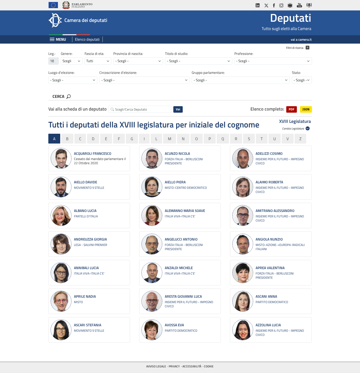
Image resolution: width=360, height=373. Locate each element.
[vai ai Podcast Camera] (308, 4)
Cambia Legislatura (293, 128)
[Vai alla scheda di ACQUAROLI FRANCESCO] (61, 158)
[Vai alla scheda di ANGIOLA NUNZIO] (242, 244)
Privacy (174, 366)
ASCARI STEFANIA (87, 325)
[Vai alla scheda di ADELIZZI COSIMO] (242, 158)
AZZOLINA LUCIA (268, 325)
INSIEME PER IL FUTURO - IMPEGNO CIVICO (280, 161)
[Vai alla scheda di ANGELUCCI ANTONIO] (151, 244)
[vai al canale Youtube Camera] (299, 4)
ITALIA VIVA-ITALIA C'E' (180, 216)
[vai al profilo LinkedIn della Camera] (258, 4)
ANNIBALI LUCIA (86, 267)
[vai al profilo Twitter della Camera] (266, 4)
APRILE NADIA (85, 296)
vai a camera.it (301, 39)
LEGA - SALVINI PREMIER (90, 244)
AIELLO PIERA (175, 182)
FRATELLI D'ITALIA (86, 216)
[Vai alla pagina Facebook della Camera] (274, 4)
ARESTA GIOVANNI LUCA (183, 296)
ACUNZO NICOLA (177, 153)
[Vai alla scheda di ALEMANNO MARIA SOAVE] (151, 215)
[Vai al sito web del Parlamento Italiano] (77, 4)
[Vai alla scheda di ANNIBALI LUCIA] (61, 272)
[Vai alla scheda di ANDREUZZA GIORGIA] (61, 244)
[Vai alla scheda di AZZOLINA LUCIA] (242, 329)
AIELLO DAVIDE (85, 182)
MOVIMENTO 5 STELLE (89, 187)
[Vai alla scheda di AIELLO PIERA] (151, 186)
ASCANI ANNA (266, 296)
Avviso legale (156, 366)
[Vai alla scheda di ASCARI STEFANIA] (61, 329)
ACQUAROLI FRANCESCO (92, 153)
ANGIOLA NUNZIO (269, 239)
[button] (291, 109)
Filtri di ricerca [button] (297, 47)
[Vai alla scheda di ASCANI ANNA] (242, 301)
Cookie (209, 366)
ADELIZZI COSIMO (269, 153)
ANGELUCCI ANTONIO (181, 239)
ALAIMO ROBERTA (269, 182)
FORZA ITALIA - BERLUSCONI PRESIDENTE (184, 161)
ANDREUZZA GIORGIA (90, 239)
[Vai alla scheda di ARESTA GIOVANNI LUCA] (151, 301)
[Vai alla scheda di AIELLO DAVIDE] (61, 186)
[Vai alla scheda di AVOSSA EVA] (151, 329)
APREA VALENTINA (270, 267)
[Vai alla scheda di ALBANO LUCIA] (61, 215)
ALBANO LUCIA (85, 210)
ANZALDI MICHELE (179, 267)
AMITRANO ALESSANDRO (275, 210)
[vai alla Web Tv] (289, 4)
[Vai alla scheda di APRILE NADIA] (61, 301)
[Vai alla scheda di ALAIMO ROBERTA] (242, 186)
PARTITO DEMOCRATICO (272, 302)
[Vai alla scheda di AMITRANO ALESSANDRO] (242, 215)
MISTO (78, 302)
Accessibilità (191, 366)
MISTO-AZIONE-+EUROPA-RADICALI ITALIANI (280, 246)
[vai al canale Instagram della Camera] (281, 4)
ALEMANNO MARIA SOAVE (185, 210)
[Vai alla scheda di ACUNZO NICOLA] (151, 158)
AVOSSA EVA (174, 325)
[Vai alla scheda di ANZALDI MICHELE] (151, 272)
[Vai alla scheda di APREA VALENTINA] (242, 272)
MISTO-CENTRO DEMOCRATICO (186, 187)
